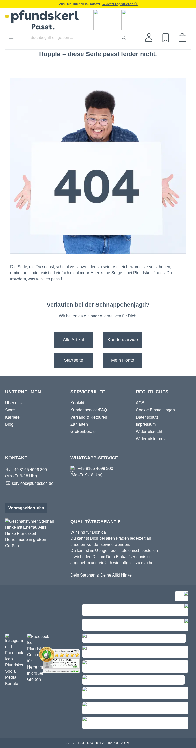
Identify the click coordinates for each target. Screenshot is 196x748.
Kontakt (77, 403)
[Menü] (11, 37)
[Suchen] (124, 37)
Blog (9, 424)
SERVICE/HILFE (87, 391)
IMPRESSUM (119, 743)
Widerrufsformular (152, 438)
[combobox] (73, 37)
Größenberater (83, 431)
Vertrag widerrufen (26, 508)
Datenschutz (147, 417)
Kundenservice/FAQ (88, 410)
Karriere (12, 417)
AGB (140, 403)
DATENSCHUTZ (91, 743)
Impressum (146, 424)
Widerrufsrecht (149, 431)
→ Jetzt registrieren (118, 4)
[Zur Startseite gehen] (98, 20)
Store (10, 410)
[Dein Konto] (148, 37)
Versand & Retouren (88, 417)
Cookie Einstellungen (155, 410)
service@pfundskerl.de (32, 483)
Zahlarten (79, 424)
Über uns (13, 403)
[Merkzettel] (165, 37)
